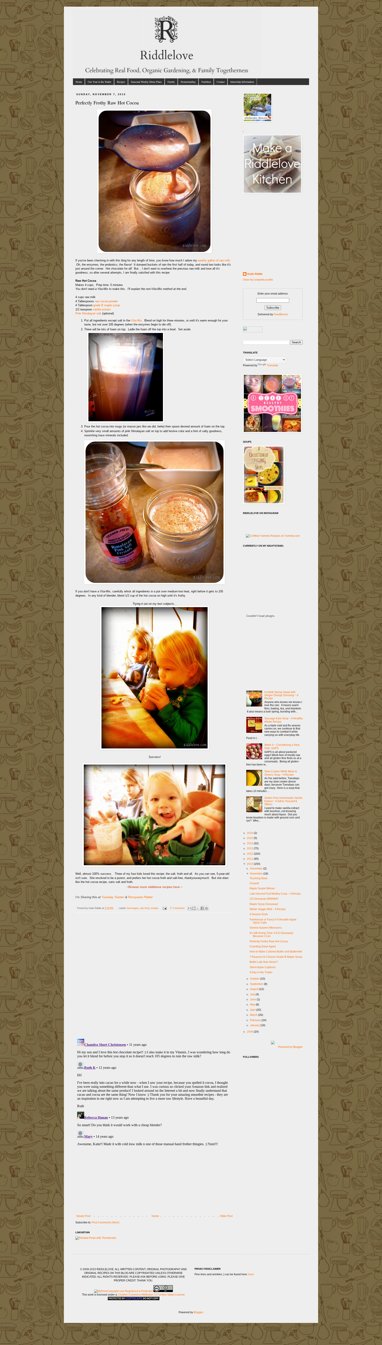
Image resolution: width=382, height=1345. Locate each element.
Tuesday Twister (112, 897)
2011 (250, 858)
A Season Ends (259, 914)
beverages (133, 908)
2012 (250, 853)
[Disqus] (154, 978)
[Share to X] (198, 908)
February (256, 1020)
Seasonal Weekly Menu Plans (146, 81)
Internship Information (242, 81)
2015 (250, 838)
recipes (155, 908)
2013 (250, 848)
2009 (250, 1031)
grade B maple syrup (106, 305)
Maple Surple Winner (262, 888)
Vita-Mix (136, 320)
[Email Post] (164, 908)
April (253, 1009)
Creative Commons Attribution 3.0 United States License (151, 1294)
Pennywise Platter (140, 897)
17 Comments (177, 908)
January (255, 1025)
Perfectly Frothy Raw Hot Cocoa (269, 941)
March (254, 1014)
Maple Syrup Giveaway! (264, 904)
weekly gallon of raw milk (214, 260)
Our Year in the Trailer (99, 81)
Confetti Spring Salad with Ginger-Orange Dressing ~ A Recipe (281, 695)
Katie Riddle (255, 274)
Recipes (121, 81)
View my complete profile (258, 279)
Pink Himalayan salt (88, 313)
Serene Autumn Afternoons (266, 927)
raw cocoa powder (106, 301)
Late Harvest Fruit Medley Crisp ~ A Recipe (275, 893)
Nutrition (206, 81)
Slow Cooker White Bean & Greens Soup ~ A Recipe (280, 773)
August (254, 989)
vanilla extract (102, 309)
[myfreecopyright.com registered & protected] (123, 1291)
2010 (250, 863)
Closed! (254, 883)
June (253, 999)
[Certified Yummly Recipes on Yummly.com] (273, 535)
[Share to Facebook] (202, 908)
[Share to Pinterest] (206, 908)
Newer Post (83, 1216)
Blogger (198, 1312)
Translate (272, 365)
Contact (221, 81)
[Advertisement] (154, 1181)
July (253, 994)
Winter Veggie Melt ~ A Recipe (268, 909)
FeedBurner (281, 314)
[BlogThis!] (194, 908)
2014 (250, 843)
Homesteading (188, 81)
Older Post (226, 1216)
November (256, 873)
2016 (250, 833)
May (253, 1004)
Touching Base (258, 878)
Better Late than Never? (264, 961)
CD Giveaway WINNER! (264, 898)
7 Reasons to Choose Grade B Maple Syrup (276, 956)
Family (171, 81)
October (255, 978)
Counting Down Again (263, 946)
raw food (144, 908)
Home (79, 81)
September (257, 984)
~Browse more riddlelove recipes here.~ (154, 887)
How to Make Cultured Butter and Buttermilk (276, 951)
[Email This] (189, 908)
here (251, 1274)
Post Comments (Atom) (105, 1222)
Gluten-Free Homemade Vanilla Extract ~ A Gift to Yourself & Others (283, 801)
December (256, 868)
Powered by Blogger (290, 1046)
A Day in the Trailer (261, 972)
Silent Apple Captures (263, 967)
